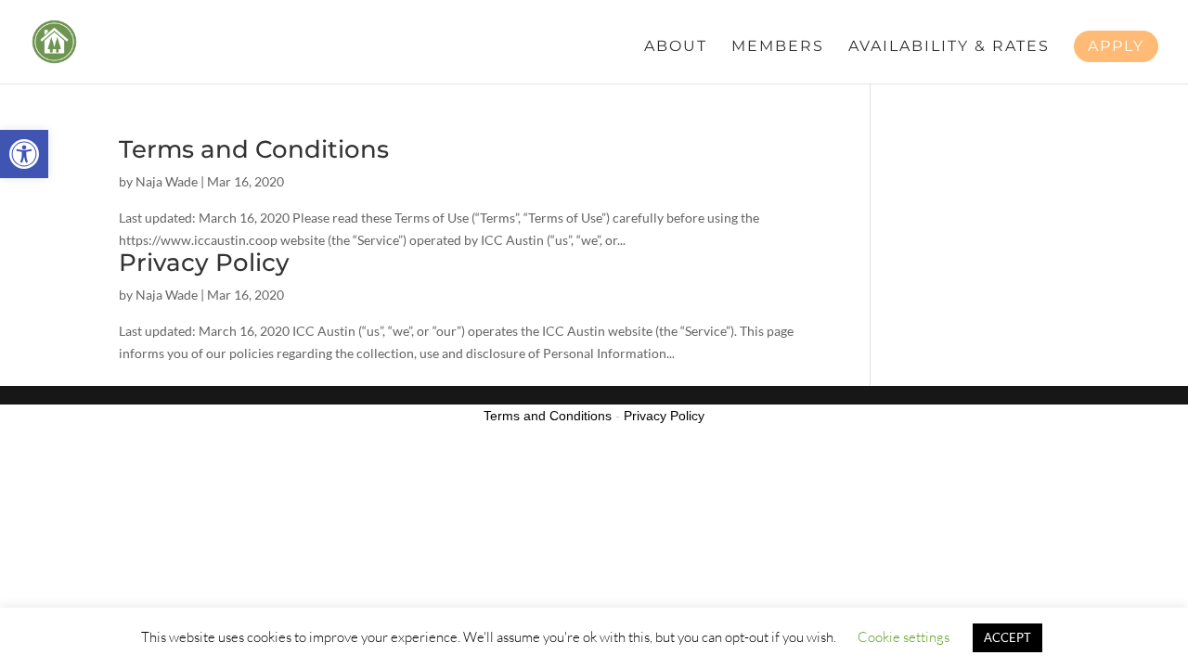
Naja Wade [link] (167, 181)
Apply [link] (1116, 46)
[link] (24, 154)
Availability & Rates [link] (949, 47)
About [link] (675, 47)
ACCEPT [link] (1007, 637)
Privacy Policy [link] (204, 262)
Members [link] (777, 47)
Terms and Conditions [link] (254, 149)
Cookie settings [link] (903, 637)
